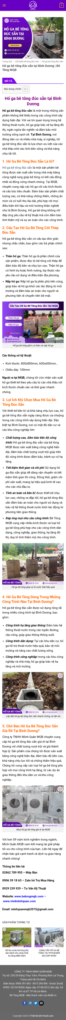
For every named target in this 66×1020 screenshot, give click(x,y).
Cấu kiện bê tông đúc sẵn (27, 61)
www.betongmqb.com (28, 896)
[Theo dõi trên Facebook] (24, 1003)
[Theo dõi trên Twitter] (35, 1003)
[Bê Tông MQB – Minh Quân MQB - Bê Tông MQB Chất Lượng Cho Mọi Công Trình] (33, 5)
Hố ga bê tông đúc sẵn (52, 61)
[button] (4, 5)
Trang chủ (7, 61)
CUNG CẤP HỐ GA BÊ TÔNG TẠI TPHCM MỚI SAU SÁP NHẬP (49, 953)
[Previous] (2, 946)
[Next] (63, 946)
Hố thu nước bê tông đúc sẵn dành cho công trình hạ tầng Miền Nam (17, 953)
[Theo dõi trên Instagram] (30, 1003)
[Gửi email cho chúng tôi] (41, 1003)
